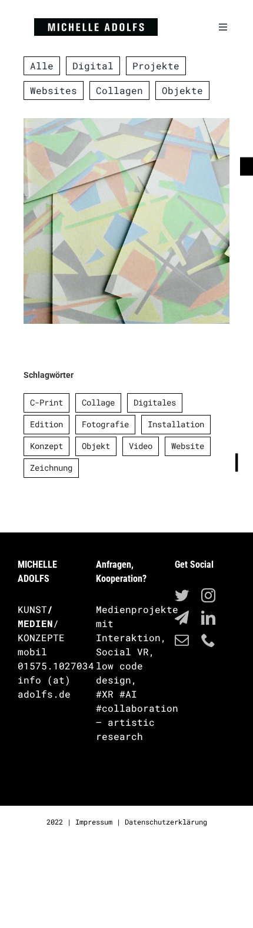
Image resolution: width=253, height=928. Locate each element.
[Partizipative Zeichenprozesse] (126, 221)
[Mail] (182, 640)
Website (187, 445)
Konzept (46, 445)
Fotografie (105, 424)
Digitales (155, 402)
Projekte (140, 232)
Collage (98, 402)
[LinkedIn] (208, 618)
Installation (176, 424)
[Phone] (208, 640)
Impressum (93, 821)
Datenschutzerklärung (166, 821)
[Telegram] (182, 618)
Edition (46, 424)
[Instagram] (208, 595)
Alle (103, 232)
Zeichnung (51, 467)
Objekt (96, 445)
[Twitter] (182, 595)
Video (140, 445)
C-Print (46, 402)
